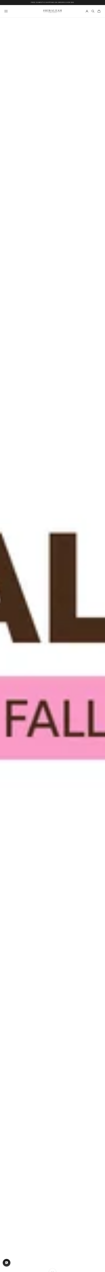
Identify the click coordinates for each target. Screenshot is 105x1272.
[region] (52, 644)
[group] (52, 644)
